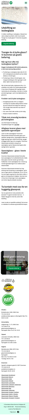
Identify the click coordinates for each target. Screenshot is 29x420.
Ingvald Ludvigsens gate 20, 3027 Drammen (13, 365)
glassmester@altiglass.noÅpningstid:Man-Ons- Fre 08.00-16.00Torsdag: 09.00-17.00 (8, 355)
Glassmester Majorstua (7, 386)
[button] (26, 3)
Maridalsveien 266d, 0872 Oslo (10, 349)
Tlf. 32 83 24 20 (5, 367)
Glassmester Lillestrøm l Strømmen (11, 384)
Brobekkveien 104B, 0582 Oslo (10, 312)
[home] (7, 3)
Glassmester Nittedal (7, 381)
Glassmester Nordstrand (8, 375)
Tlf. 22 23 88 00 (5, 351)
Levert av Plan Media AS (14, 409)
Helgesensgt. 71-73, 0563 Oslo (10, 324)
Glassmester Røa (6, 388)
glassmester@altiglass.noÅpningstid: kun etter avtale (8, 341)
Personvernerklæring (20, 406)
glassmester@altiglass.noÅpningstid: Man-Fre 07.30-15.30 (10, 329)
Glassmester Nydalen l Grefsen (10, 392)
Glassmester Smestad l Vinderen (10, 398)
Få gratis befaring (8, 43)
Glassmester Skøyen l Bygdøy (9, 396)
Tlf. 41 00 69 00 (5, 338)
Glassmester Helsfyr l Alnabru (9, 394)
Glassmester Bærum (7, 377)
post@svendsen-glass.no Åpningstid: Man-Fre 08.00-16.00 (14, 317)
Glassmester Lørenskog (8, 382)
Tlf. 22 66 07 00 (5, 326)
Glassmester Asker (6, 379)
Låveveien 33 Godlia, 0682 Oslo (10, 337)
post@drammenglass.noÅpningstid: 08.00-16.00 (8, 370)
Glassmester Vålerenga (7, 390)
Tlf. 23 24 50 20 (5, 314)
